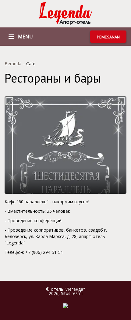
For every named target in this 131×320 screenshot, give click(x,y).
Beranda (14, 63)
